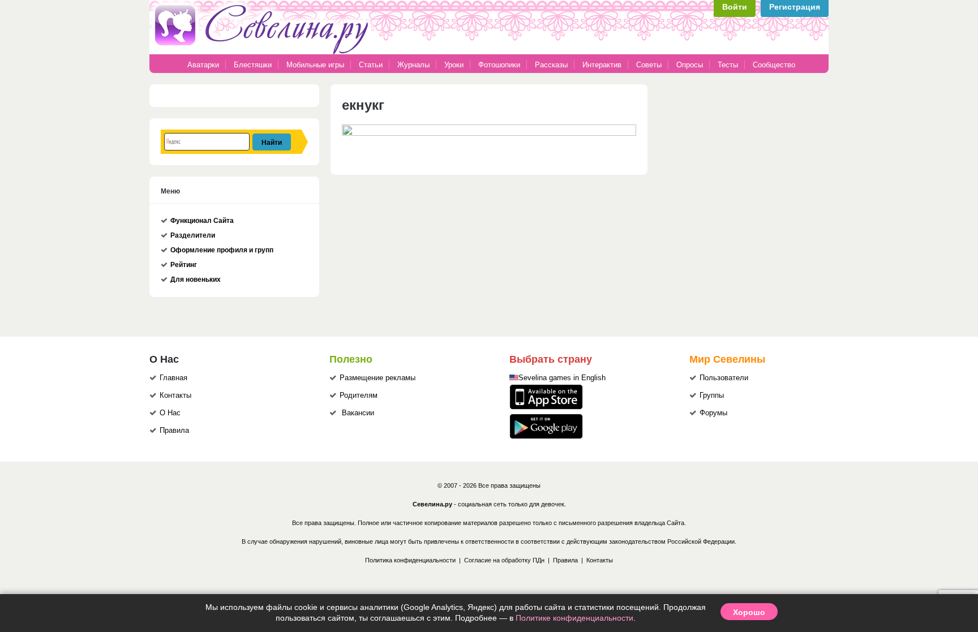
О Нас (170, 413)
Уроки (454, 65)
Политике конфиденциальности (574, 617)
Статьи (371, 65)
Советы (649, 65)
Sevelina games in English (562, 378)
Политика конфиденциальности (410, 560)
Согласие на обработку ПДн (504, 560)
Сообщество (774, 65)
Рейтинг (183, 265)
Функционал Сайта (202, 221)
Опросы (689, 65)
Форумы (713, 413)
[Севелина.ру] (263, 52)
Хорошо (749, 611)
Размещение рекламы (377, 378)
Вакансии (358, 413)
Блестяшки (253, 65)
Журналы (413, 65)
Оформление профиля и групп (221, 250)
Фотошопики (499, 65)
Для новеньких (195, 279)
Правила (174, 431)
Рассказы (552, 65)
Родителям (359, 395)
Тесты (728, 65)
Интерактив (601, 65)
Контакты (175, 395)
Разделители (192, 235)
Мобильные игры (315, 65)
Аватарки (203, 65)
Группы (712, 395)
